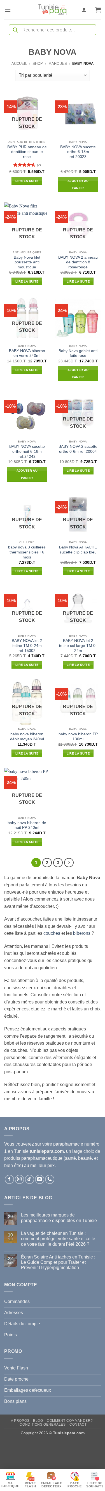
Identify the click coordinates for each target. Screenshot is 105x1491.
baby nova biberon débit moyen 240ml (27, 736)
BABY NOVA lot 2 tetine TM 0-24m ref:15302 (27, 645)
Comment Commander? (70, 1421)
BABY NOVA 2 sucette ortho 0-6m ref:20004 (78, 449)
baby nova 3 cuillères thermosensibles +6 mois (27, 552)
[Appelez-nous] (49, 1179)
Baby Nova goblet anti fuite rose (78, 353)
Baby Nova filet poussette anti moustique (27, 262)
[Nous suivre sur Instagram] (19, 1179)
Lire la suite (26, 180)
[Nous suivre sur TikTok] (29, 1179)
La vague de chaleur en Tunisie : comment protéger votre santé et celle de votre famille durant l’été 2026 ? (58, 1238)
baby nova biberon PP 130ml (78, 736)
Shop (37, 63)
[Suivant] (69, 862)
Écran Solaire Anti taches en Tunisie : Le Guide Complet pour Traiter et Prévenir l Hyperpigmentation (58, 1262)
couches (51, 933)
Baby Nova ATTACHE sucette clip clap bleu (78, 549)
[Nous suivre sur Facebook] (9, 1179)
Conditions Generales (43, 1424)
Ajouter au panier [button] (77, 184)
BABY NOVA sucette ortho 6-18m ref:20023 (78, 152)
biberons (81, 933)
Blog (38, 1421)
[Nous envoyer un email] (39, 1179)
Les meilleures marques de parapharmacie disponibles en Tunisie (59, 1218)
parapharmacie (68, 1144)
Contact (78, 1424)
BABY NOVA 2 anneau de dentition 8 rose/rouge (78, 262)
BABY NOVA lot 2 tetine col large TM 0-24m (78, 645)
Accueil (19, 63)
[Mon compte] (84, 10)
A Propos (20, 1421)
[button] (7, 9)
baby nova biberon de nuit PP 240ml (27, 825)
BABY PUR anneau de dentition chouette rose (27, 152)
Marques (57, 63)
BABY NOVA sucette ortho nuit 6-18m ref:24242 (27, 451)
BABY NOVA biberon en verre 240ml (27, 353)
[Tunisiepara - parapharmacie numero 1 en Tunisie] (52, 9)
